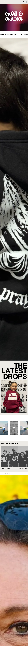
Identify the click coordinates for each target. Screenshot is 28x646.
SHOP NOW (14, 29)
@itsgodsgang (7, 473)
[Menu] (1, 1)
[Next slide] (25, 457)
